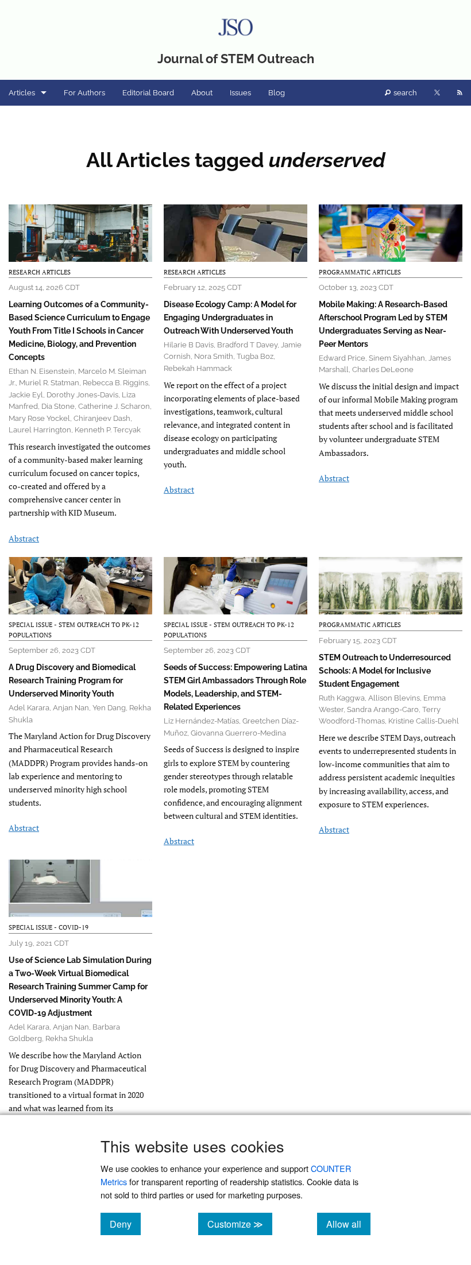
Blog (276, 92)
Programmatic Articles (360, 272)
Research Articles (40, 272)
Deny (125, 1224)
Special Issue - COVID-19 (48, 927)
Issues (240, 92)
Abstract (24, 538)
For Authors (84, 92)
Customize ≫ (239, 1224)
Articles (22, 92)
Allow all (348, 1224)
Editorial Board (148, 92)
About (202, 92)
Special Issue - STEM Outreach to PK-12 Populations (74, 630)
